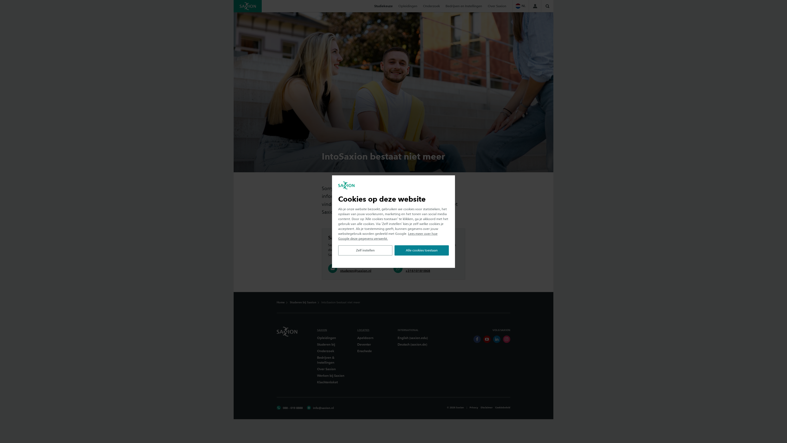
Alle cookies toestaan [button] (422, 250)
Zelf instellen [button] (365, 250)
